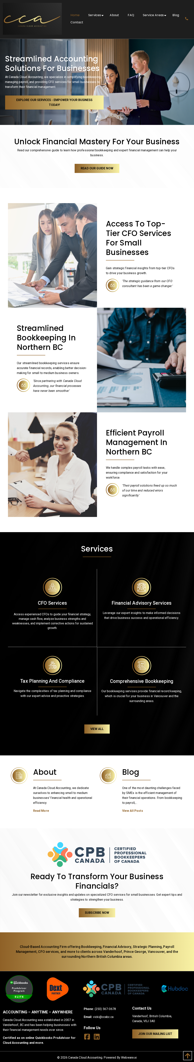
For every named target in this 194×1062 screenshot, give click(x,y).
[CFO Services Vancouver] (52, 255)
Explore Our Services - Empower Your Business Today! (54, 102)
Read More (41, 811)
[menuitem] (75, 15)
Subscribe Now (97, 912)
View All (97, 729)
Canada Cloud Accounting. (85, 1057)
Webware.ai (129, 1057)
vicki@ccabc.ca (103, 1017)
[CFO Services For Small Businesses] (52, 464)
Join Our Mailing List (155, 1034)
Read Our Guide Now (97, 168)
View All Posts (132, 811)
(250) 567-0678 (105, 1009)
